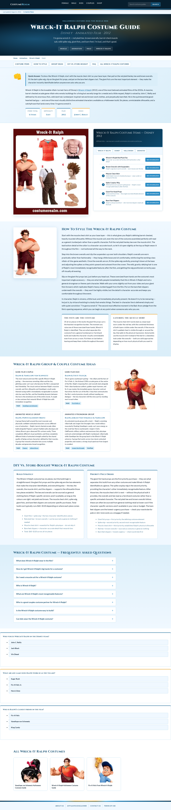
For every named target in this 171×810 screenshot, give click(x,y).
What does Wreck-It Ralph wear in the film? (64, 560)
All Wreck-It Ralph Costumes (114, 64)
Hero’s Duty (15, 691)
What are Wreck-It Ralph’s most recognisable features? (64, 593)
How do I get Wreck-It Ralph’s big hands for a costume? (64, 568)
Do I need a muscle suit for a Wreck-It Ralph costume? (64, 577)
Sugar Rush (15, 679)
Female (65, 3)
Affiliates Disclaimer (77, 806)
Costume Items (22, 64)
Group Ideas (57, 64)
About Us (59, 806)
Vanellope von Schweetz (30, 406)
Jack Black (15, 648)
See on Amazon (153, 160)
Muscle (63, 49)
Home (15, 58)
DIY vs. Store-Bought (77, 64)
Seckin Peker (29, 12)
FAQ (94, 64)
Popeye (25, 448)
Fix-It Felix (15, 715)
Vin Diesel (15, 654)
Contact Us (95, 806)
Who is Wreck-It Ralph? (64, 585)
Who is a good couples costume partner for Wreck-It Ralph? (64, 602)
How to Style (40, 64)
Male (73, 3)
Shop (99, 3)
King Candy (15, 727)
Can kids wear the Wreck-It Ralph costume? (64, 618)
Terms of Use (110, 806)
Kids (81, 3)
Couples (90, 3)
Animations (23, 58)
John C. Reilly (16, 642)
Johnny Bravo (34, 448)
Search (155, 4)
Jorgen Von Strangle (78, 448)
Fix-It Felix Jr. (76, 403)
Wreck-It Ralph (103, 49)
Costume (20, 4)
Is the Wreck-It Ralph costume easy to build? (64, 610)
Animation (77, 49)
